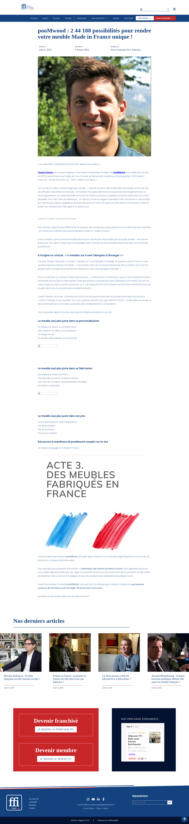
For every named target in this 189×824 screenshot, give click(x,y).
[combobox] (153, 9)
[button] (187, 659)
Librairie (116, 18)
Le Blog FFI (33, 802)
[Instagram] (88, 799)
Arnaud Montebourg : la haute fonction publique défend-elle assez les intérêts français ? (168, 678)
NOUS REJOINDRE (163, 18)
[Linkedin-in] (98, 799)
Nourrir (45, 18)
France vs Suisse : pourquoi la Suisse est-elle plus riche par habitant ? (69, 678)
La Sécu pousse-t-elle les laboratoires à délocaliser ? (116, 677)
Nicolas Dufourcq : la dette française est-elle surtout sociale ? (22, 677)
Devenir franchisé (56, 721)
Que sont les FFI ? (98, 18)
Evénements (81, 18)
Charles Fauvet (45, 172)
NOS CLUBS (128, 18)
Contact (32, 808)
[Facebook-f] (103, 799)
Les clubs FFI (34, 799)
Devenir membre (56, 750)
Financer (56, 18)
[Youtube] (93, 799)
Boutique (32, 805)
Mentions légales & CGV (80, 820)
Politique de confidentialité (107, 820)
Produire (34, 18)
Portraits (68, 18)
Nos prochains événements (140, 718)
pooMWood (119, 172)
